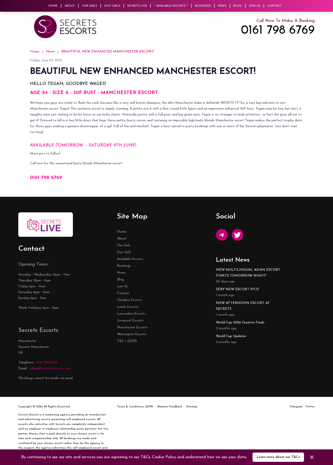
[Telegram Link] (222, 235)
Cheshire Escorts (129, 300)
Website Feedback (169, 406)
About (70, 5)
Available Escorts (130, 259)
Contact (274, 5)
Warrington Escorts (132, 334)
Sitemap (191, 406)
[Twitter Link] (237, 235)
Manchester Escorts (132, 327)
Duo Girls (112, 5)
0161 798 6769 (278, 30)
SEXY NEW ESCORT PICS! (237, 289)
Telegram (296, 406)
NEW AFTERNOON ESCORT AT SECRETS (243, 306)
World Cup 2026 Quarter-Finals (240, 322)
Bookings (203, 5)
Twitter (310, 406)
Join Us (254, 5)
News (222, 5)
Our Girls (89, 5)
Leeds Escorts (127, 307)
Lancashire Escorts (131, 314)
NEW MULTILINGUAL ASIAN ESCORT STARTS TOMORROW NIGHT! (248, 273)
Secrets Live (137, 5)
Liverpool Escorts (130, 320)
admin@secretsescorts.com (50, 368)
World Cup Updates (231, 336)
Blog (238, 5)
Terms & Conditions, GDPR (135, 406)
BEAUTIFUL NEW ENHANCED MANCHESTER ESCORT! (107, 51)
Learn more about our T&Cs (278, 457)
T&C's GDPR (127, 341)
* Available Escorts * (171, 5)
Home (53, 5)
